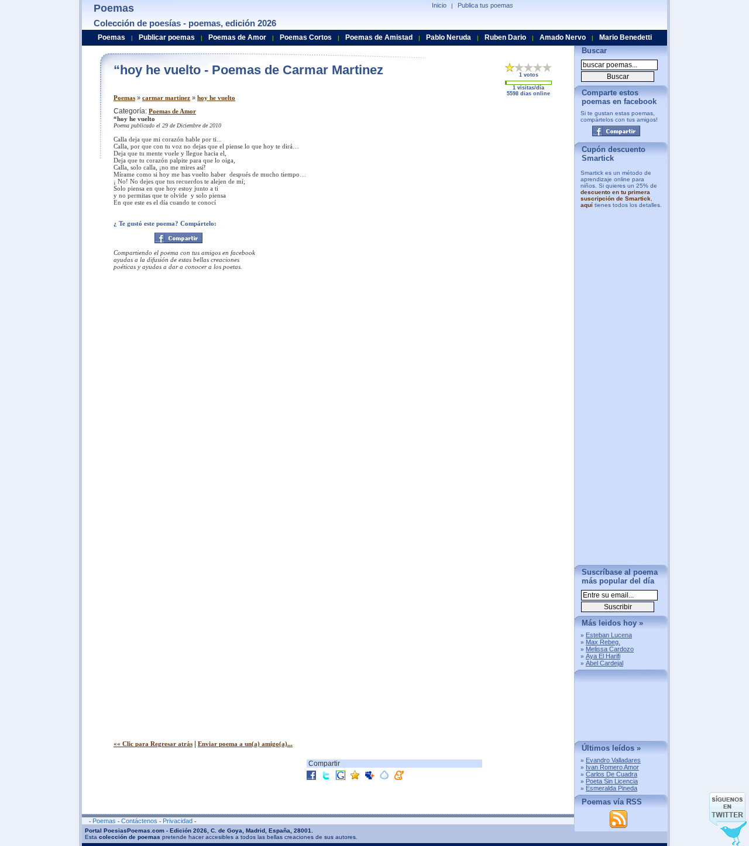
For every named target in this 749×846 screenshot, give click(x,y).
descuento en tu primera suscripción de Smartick (615, 195)
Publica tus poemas (485, 5)
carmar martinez (166, 97)
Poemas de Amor (172, 111)
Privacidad (178, 820)
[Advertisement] (467, 189)
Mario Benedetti (625, 37)
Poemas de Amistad (379, 37)
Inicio (439, 5)
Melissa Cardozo (610, 648)
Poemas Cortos (306, 37)
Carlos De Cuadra (611, 774)
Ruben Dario (505, 37)
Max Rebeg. (603, 641)
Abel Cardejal (604, 663)
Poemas (124, 97)
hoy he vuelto (216, 97)
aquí (586, 205)
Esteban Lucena (609, 634)
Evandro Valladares (613, 760)
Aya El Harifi (603, 655)
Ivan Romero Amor (612, 767)
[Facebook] (178, 238)
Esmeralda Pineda (611, 788)
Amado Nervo (563, 37)
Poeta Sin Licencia (612, 781)
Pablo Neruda (448, 37)
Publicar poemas (167, 37)
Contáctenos (139, 820)
